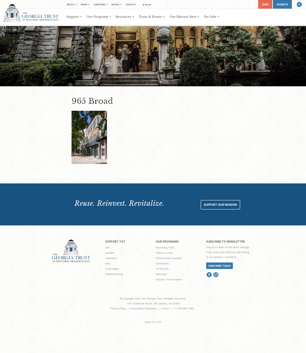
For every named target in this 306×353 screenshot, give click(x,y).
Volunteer (111, 258)
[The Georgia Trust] (31, 13)
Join (265, 4)
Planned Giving (114, 274)
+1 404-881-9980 (184, 308)
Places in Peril (164, 252)
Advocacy (161, 274)
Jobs (107, 263)
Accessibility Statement (143, 308)
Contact (165, 308)
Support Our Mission (220, 205)
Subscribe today (219, 265)
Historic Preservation (169, 279)
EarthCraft (162, 268)
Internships (112, 268)
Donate (282, 4)
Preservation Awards (169, 258)
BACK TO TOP (153, 322)
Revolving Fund (165, 247)
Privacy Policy (118, 308)
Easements (162, 263)
